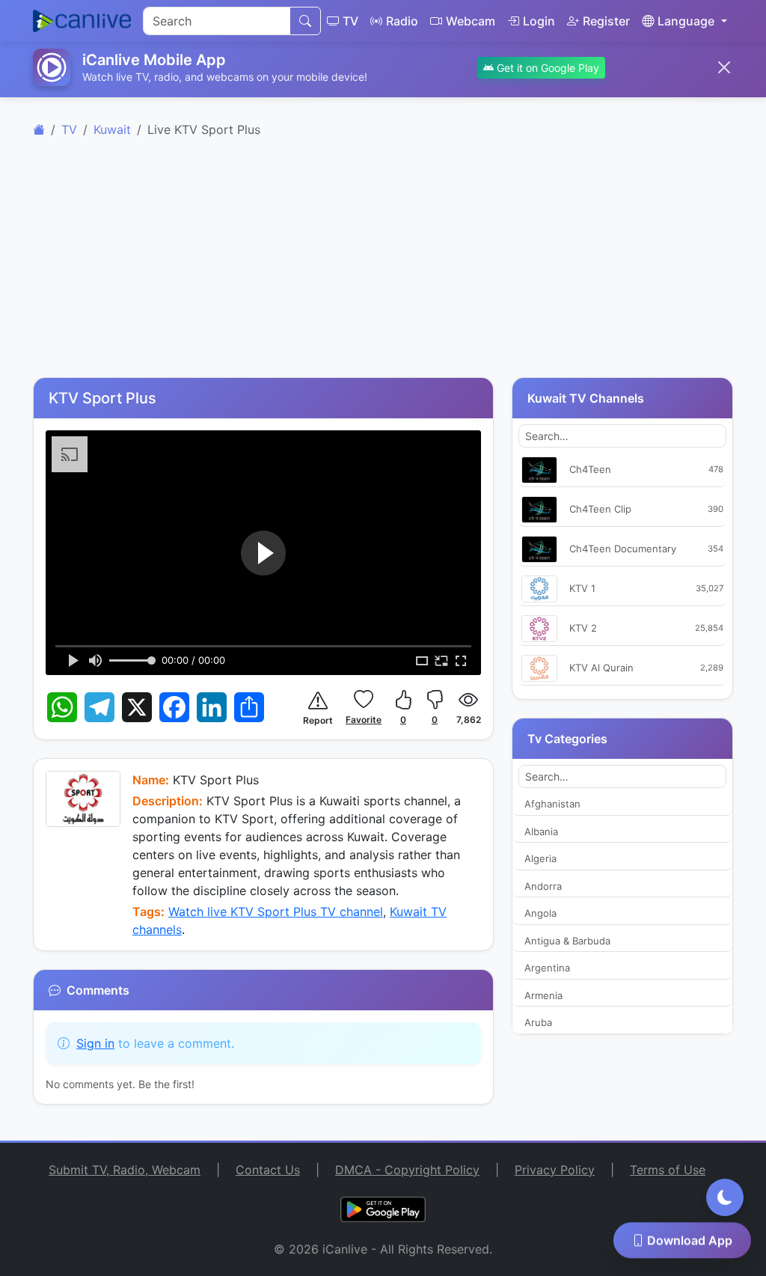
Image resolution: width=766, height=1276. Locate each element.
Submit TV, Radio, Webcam (124, 1169)
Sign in (95, 1043)
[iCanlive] (39, 129)
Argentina (547, 968)
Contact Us (268, 1169)
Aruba (538, 1022)
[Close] (724, 67)
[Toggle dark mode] (725, 1197)
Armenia (543, 995)
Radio (402, 20)
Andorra (543, 886)
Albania (541, 831)
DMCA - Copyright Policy (407, 1169)
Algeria (540, 858)
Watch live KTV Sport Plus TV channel (275, 911)
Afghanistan (552, 804)
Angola (540, 913)
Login (539, 20)
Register (606, 20)
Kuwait (112, 129)
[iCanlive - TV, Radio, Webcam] (82, 21)
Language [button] (686, 20)
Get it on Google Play (546, 67)
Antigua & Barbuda (567, 941)
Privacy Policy (555, 1169)
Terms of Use (667, 1169)
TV (350, 20)
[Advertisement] (383, 266)
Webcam (470, 20)
